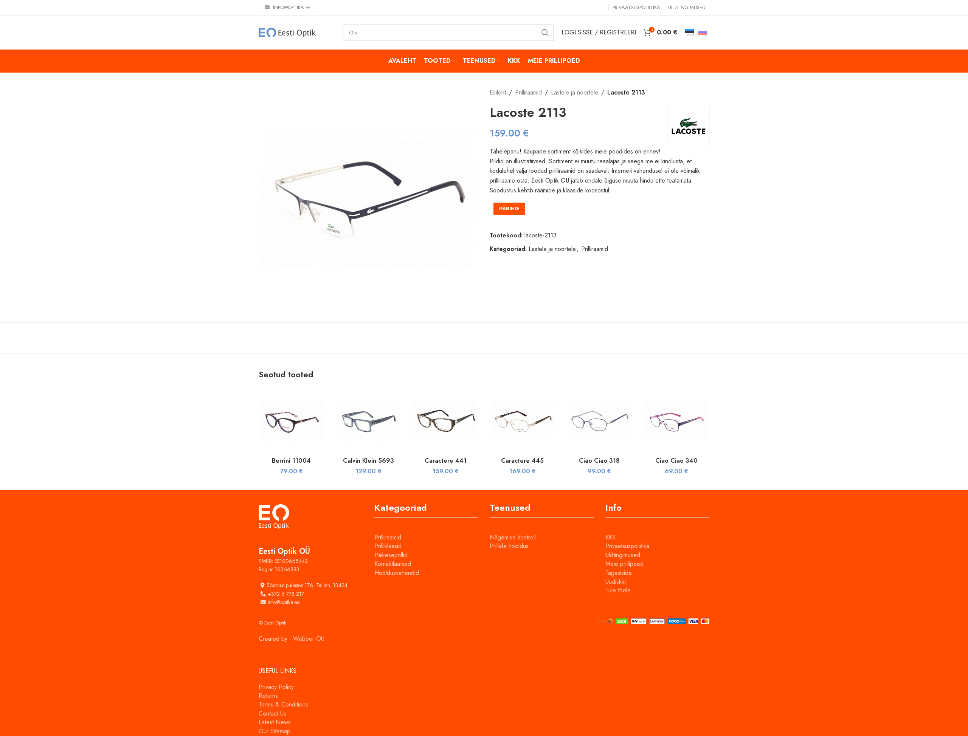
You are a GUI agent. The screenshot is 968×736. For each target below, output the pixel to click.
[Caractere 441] (445, 421)
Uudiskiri (615, 581)
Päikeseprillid (391, 555)
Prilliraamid (528, 92)
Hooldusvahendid (396, 573)
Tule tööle (618, 590)
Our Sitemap (274, 731)
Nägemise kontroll (513, 537)
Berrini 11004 (291, 460)
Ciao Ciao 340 (676, 460)
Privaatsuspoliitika (627, 546)
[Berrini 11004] (291, 421)
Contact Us (272, 713)
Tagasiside (618, 573)
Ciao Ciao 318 (599, 460)
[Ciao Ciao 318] (600, 421)
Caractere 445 (522, 460)
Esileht (498, 92)
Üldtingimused (622, 555)
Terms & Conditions (283, 704)
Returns (268, 695)
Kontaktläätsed (392, 563)
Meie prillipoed (624, 563)
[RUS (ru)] (702, 31)
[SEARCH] (545, 32)
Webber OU (308, 638)
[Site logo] (287, 32)
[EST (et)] (689, 31)
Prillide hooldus (509, 546)
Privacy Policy (276, 687)
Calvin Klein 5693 (368, 460)
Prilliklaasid (388, 546)
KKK (610, 537)
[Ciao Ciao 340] (676, 421)
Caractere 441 (446, 460)
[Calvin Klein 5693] (369, 421)
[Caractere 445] (522, 421)
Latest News (275, 722)
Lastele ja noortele (574, 92)
